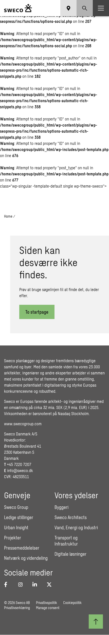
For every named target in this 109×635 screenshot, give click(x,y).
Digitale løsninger (70, 554)
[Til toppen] (96, 621)
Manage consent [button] (47, 608)
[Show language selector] (68, 8)
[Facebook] (8, 584)
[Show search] (85, 8)
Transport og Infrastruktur (66, 541)
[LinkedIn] (36, 584)
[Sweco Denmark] (18, 8)
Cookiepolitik (72, 602)
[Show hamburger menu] (101, 8)
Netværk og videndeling (26, 558)
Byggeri (61, 507)
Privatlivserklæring (17, 608)
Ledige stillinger (18, 517)
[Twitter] (51, 584)
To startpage (36, 312)
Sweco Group (16, 507)
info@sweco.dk (20, 470)
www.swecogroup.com (23, 423)
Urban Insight (16, 527)
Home (8, 216)
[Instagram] (22, 584)
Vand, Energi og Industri (76, 527)
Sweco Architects (71, 517)
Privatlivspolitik (46, 602)
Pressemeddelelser (21, 548)
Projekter (12, 537)
